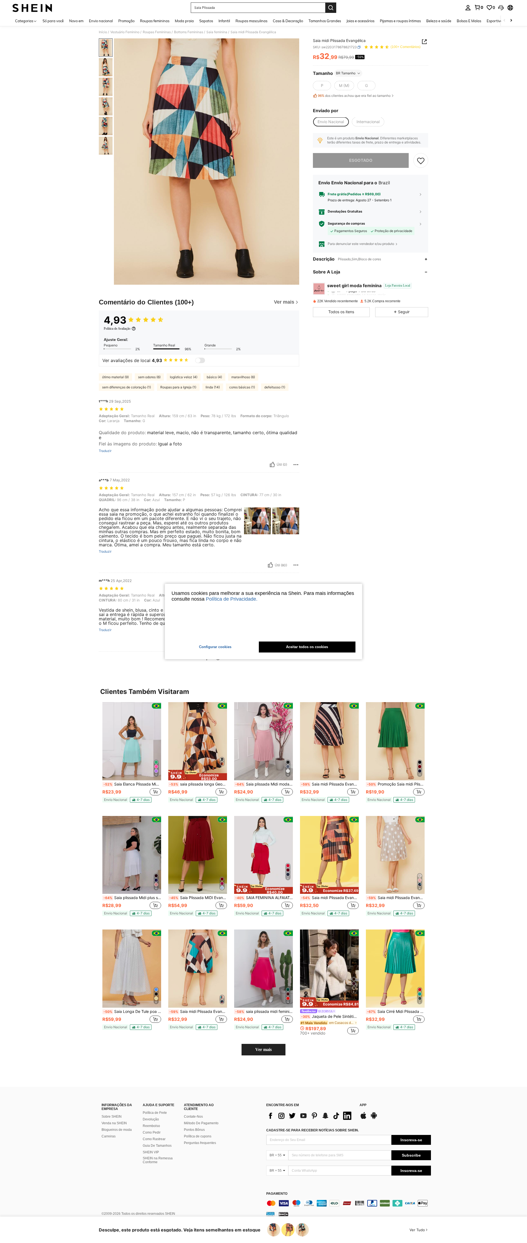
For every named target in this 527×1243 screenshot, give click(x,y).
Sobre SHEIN (112, 1116)
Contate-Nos (193, 1116)
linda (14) (213, 387)
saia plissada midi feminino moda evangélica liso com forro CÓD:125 (264, 1011)
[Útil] (272, 464)
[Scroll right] (511, 20)
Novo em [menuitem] (76, 21)
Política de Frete (155, 1113)
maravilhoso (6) (243, 377)
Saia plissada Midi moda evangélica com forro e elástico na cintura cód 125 (264, 784)
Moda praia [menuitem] (184, 21)
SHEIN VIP (151, 1152)
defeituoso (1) (274, 387)
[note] (115, 800)
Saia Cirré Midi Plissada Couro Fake (396, 1011)
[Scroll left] (504, 20)
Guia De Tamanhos (157, 1146)
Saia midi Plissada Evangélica (330, 897)
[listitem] (131, 754)
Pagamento (276, 1194)
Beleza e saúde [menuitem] (438, 21)
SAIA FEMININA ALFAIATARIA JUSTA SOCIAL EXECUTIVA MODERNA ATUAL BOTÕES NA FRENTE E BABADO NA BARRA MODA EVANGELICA (264, 897)
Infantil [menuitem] (224, 21)
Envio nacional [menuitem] (101, 21)
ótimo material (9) (115, 377)
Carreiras (109, 1136)
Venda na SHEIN (114, 1123)
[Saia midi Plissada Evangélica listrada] (329, 741)
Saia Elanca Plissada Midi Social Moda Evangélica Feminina (132, 784)
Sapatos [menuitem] (206, 21)
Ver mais (263, 1049)
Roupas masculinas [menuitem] (251, 21)
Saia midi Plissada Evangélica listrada (330, 784)
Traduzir (105, 451)
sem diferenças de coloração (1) (126, 387)
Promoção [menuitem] (126, 21)
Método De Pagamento (201, 1123)
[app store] (363, 1118)
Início (103, 32)
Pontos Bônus (194, 1130)
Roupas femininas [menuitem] (154, 21)
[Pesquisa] (330, 7)
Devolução (151, 1119)
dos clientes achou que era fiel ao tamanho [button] (354, 96)
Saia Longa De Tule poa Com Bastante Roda (132, 1011)
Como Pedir (152, 1132)
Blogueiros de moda (117, 1130)
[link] (478, 7)
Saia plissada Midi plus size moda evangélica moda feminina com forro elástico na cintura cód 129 (132, 897)
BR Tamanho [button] (345, 73)
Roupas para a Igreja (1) (178, 387)
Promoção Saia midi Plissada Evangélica (396, 784)
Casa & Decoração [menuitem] (288, 21)
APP (363, 1105)
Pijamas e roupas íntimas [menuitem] (400, 21)
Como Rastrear (154, 1139)
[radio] (322, 85)
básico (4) (214, 377)
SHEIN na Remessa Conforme (158, 1160)
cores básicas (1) (242, 387)
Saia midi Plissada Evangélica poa (396, 897)
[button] (501, 7)
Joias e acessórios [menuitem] (360, 21)
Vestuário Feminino (124, 32)
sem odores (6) (149, 377)
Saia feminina (216, 32)
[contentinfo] (348, 1203)
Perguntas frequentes (200, 1143)
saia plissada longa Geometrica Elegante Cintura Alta (198, 784)
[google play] (374, 1118)
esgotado (360, 160)
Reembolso (151, 1126)
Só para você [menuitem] (53, 21)
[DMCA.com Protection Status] (283, 1214)
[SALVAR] (420, 160)
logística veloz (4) (183, 377)
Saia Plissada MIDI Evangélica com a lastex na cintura (198, 897)
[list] (310, 1116)
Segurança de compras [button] (346, 223)
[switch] (200, 360)
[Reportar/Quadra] (296, 464)
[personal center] (468, 7)
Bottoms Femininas (188, 32)
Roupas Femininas (157, 32)
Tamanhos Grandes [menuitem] (325, 21)
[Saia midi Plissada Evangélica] (197, 969)
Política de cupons (197, 1136)
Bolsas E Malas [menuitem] (469, 21)
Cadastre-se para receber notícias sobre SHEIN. (312, 1130)
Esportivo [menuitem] (494, 21)
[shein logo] (32, 7)
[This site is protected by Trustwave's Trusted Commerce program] (270, 1214)
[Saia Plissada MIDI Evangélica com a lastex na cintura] (197, 855)
